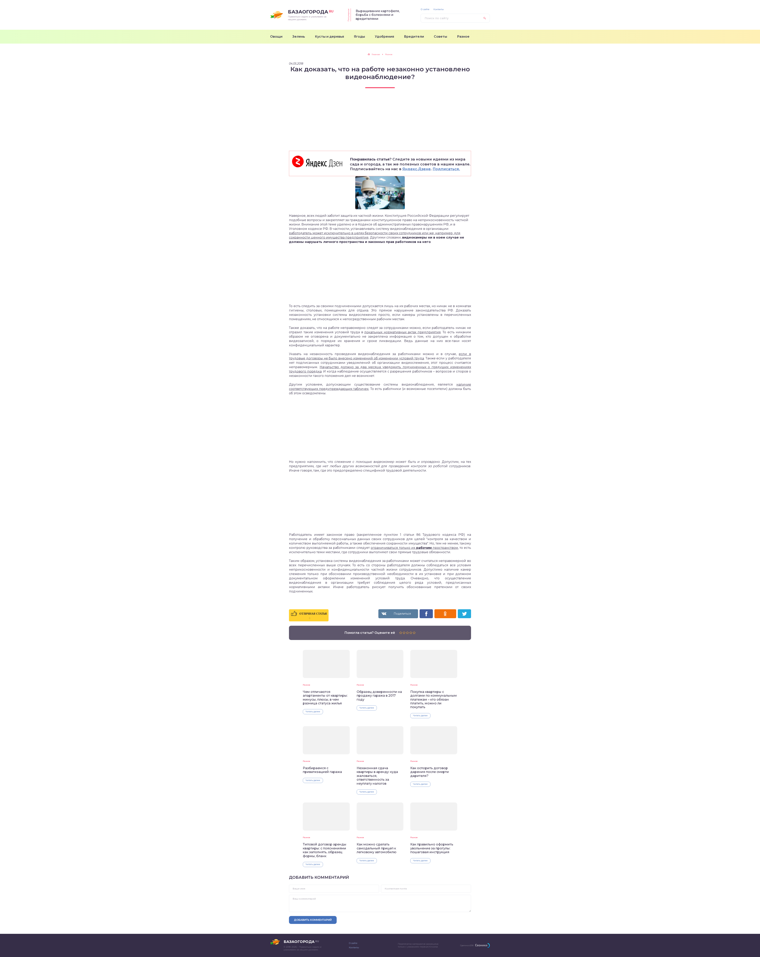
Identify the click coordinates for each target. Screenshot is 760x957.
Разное (306, 685)
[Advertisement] (380, 123)
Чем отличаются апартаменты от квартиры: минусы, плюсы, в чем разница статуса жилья (325, 697)
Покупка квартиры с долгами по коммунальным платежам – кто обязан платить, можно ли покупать (433, 699)
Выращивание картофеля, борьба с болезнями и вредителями (378, 15)
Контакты (438, 9)
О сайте (425, 9)
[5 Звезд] (414, 632)
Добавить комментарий (313, 919)
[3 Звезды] (407, 632)
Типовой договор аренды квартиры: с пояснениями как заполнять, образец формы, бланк (324, 850)
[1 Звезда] (400, 632)
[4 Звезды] (410, 632)
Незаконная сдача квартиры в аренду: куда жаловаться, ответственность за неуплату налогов (377, 775)
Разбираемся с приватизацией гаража (322, 770)
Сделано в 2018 (466, 945)
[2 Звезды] (404, 632)
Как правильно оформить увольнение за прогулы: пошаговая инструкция (431, 848)
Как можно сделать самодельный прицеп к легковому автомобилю (376, 848)
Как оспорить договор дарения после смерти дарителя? (429, 772)
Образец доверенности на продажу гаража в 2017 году (379, 695)
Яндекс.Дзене (416, 169)
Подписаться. (446, 169)
